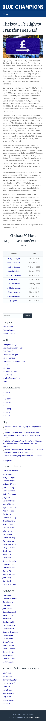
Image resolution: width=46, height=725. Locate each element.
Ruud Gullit (7, 618)
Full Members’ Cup (10, 371)
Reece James (8, 474)
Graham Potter (9, 652)
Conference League (10, 354)
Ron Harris (7, 551)
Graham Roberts (9, 561)
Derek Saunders (9, 541)
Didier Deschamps (10, 494)
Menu (5, 14)
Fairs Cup (6, 368)
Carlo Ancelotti (8, 629)
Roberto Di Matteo (10, 632)
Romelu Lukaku (14, 271)
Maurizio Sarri (8, 655)
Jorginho (13, 300)
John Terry (7, 577)
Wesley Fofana (14, 284)
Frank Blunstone (9, 544)
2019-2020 (7, 412)
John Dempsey (8, 487)
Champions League (10, 344)
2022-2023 (7, 402)
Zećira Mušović (9, 683)
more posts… (8, 460)
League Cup (7, 374)
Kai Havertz (13, 279)
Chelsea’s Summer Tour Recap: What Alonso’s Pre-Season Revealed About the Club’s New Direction (22, 443)
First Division (8, 327)
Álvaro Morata (14, 292)
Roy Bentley (7, 534)
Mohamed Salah (9, 484)
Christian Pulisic (13, 296)
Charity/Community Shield (13, 348)
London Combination (11, 378)
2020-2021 (7, 409)
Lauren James (8, 700)
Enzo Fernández (13, 263)
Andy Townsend (9, 567)
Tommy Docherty (9, 598)
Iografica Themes (33, 717)
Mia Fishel (7, 673)
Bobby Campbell (9, 612)
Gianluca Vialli (8, 622)
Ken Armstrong (9, 537)
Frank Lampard (9, 649)
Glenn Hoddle (8, 615)
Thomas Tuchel (9, 659)
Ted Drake (7, 595)
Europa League (9, 358)
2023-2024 (7, 399)
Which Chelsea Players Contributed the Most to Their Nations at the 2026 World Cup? (23, 450)
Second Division (9, 333)
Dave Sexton (8, 602)
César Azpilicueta (9, 584)
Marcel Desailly (9, 574)
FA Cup (5, 364)
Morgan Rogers (13, 258)
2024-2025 (7, 395)
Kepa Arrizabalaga (13, 275)
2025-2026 (7, 392)
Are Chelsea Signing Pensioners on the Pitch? (23, 455)
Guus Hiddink (8, 639)
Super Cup (7, 381)
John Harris (7, 531)
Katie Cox (6, 686)
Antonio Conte (8, 645)
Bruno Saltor (8, 642)
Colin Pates (7, 557)
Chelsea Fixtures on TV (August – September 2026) (22, 428)
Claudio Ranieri (9, 625)
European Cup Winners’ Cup (14, 361)
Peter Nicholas (8, 564)
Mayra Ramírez (9, 693)
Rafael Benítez (8, 635)
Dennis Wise (8, 571)
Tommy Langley (9, 481)
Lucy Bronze (8, 696)
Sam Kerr (6, 703)
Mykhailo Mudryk (14, 288)
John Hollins (7, 608)
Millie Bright (7, 690)
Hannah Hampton (10, 680)
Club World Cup (9, 351)
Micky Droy (7, 554)
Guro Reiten (7, 676)
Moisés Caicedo (14, 267)
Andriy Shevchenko (10, 471)
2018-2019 (7, 416)
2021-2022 (7, 406)
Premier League (9, 330)
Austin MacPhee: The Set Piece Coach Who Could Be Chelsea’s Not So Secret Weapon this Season (21, 435)
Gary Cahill (7, 581)
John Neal (6, 605)
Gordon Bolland (9, 491)
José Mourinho (9, 662)
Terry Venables (9, 547)
